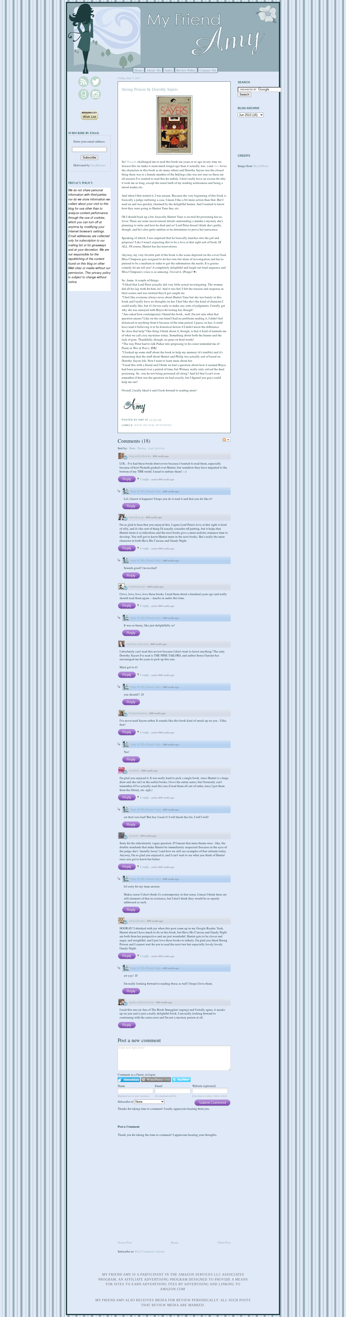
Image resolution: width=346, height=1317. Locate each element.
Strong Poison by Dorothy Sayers (150, 89)
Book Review (144, 425)
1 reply (145, 479)
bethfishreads (137, 586)
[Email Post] (162, 419)
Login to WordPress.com (156, 1079)
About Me (153, 70)
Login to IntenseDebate (129, 1079)
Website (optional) (204, 1086)
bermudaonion (138, 713)
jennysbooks (137, 921)
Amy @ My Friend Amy (145, 491)
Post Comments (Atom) (150, 1251)
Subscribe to (126, 1101)
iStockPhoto (261, 166)
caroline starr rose (137, 644)
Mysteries (164, 425)
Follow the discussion (226, 440)
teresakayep (136, 517)
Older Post (224, 1242)
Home (138, 70)
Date (132, 448)
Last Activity (156, 448)
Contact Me (207, 70)
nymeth (133, 835)
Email (158, 1086)
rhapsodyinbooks (140, 456)
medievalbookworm (141, 1002)
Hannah (132, 161)
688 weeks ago (164, 1002)
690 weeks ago (161, 456)
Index (169, 70)
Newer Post (125, 1242)
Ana (216, 166)
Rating (141, 448)
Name (121, 1086)
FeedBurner (98, 165)
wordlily (134, 770)
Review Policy (186, 70)
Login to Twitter (181, 1079)
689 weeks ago (171, 809)
